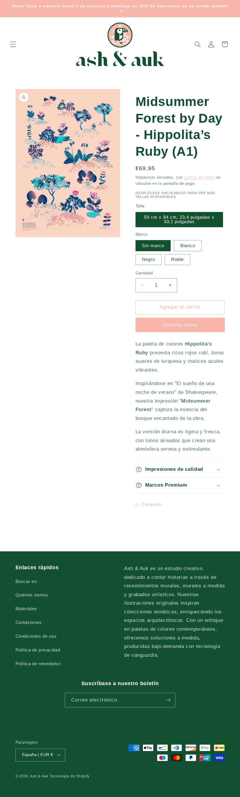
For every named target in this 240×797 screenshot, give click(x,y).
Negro (148, 259)
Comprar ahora (180, 324)
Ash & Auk (39, 776)
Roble (177, 259)
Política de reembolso (38, 663)
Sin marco (153, 245)
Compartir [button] (151, 504)
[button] (13, 44)
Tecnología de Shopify (70, 776)
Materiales (26, 608)
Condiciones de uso (36, 636)
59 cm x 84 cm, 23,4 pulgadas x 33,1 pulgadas (179, 219)
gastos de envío (199, 177)
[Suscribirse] (168, 700)
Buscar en (26, 581)
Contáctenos (29, 622)
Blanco (187, 245)
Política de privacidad (38, 650)
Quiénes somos (32, 595)
